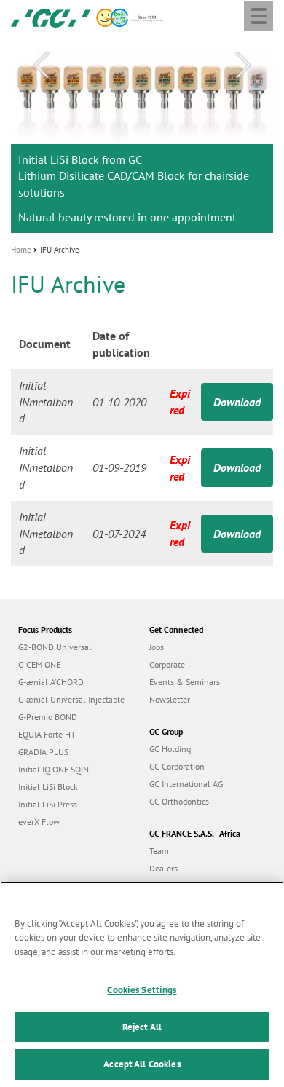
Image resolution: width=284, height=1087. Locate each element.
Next (243, 65)
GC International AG (186, 783)
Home (21, 250)
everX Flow (39, 821)
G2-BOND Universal (55, 646)
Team (159, 850)
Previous (40, 65)
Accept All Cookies (141, 1064)
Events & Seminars (184, 681)
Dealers (163, 868)
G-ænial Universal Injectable (71, 699)
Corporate (167, 664)
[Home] (50, 17)
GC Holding (170, 748)
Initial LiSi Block (48, 786)
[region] (142, 984)
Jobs (156, 646)
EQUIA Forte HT (47, 734)
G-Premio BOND (47, 716)
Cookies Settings (141, 990)
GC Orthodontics (179, 801)
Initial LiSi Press (47, 804)
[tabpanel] (142, 134)
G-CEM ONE (39, 664)
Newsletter (169, 699)
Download (237, 402)
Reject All (142, 1027)
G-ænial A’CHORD (51, 681)
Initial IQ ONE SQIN (53, 769)
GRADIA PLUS (43, 751)
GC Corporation (177, 766)
